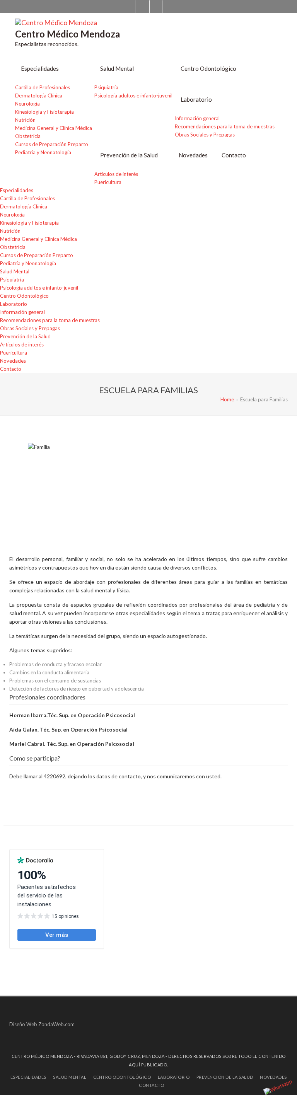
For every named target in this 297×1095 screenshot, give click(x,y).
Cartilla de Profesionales (42, 87)
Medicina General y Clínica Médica (53, 128)
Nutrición (25, 120)
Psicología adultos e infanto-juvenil (133, 95)
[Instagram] (155, 6)
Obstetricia (28, 136)
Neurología (27, 104)
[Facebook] (141, 6)
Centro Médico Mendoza (67, 33)
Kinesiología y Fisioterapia (44, 112)
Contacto (234, 155)
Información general (197, 118)
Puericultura (107, 182)
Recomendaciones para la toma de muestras (225, 126)
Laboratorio (196, 99)
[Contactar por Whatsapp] (278, 1087)
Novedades (193, 155)
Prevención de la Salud (129, 155)
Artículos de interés (116, 174)
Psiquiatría (106, 87)
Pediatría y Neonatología (43, 152)
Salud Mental (117, 68)
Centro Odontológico (208, 68)
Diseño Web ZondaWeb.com (42, 1024)
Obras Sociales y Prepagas (205, 134)
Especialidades (40, 68)
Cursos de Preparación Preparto (51, 144)
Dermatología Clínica (38, 95)
